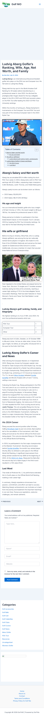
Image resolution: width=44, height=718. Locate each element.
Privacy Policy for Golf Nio (22, 701)
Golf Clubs (6, 622)
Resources (6, 639)
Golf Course (6, 626)
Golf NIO (16, 4)
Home (22, 691)
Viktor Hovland (19, 375)
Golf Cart (5, 616)
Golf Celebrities (7, 619)
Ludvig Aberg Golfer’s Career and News (19, 161)
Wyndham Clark (12, 429)
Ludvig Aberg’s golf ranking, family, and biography (23, 159)
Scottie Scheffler (13, 448)
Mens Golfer (6, 632)
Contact (22, 696)
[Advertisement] (22, 31)
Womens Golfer (7, 646)
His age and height (14, 154)
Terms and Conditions (22, 698)
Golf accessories (8, 609)
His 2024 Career (14, 163)
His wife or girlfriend (13, 157)
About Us (22, 694)
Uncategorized (7, 642)
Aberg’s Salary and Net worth (15, 152)
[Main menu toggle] (40, 4)
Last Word (12, 165)
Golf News (6, 629)
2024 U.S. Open (17, 458)
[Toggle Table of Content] (35, 149)
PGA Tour (5, 636)
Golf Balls (5, 612)
